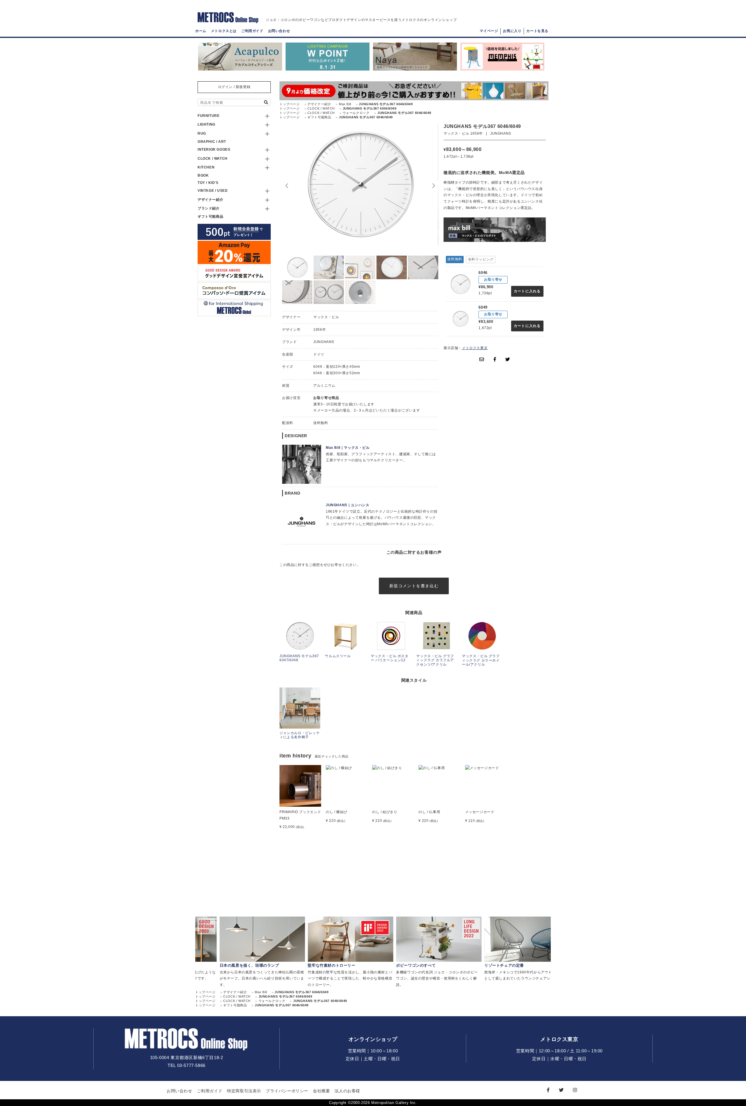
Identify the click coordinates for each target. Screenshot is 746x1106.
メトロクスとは (224, 31)
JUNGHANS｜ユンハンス (347, 505)
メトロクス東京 (475, 348)
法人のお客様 (347, 1091)
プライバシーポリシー (287, 1091)
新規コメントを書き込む (414, 585)
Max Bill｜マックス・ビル (348, 448)
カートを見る (537, 31)
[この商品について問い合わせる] (481, 359)
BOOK (203, 175)
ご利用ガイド (252, 31)
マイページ (489, 31)
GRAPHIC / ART (212, 142)
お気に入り (512, 31)
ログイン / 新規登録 (234, 87)
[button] (433, 185)
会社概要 (321, 1091)
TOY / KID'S (208, 183)
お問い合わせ (279, 31)
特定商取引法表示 (244, 1091)
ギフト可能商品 (210, 216)
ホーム (200, 31)
